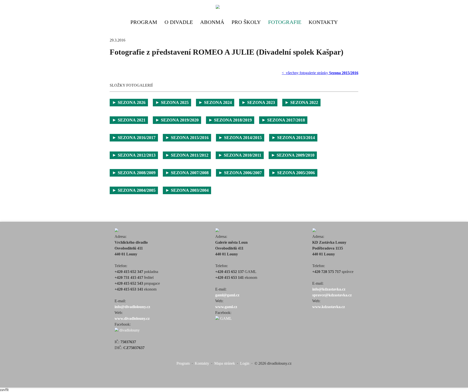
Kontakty (323, 22)
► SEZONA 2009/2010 (292, 155)
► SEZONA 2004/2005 (134, 190)
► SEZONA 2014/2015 (240, 137)
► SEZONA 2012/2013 (134, 155)
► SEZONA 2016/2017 (134, 137)
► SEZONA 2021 (129, 120)
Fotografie (284, 22)
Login (244, 363)
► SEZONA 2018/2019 (230, 120)
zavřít (4, 390)
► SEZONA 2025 (172, 102)
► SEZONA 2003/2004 (187, 190)
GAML (225, 318)
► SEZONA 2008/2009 (134, 172)
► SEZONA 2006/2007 (240, 172)
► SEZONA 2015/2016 (187, 137)
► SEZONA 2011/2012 (186, 155)
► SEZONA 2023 (258, 102)
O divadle (179, 22)
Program (143, 22)
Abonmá (212, 22)
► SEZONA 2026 (129, 102)
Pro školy (246, 22)
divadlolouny (129, 330)
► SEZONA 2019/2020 (177, 120)
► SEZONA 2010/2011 (239, 155)
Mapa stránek (224, 363)
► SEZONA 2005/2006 (293, 172)
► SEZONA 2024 (215, 102)
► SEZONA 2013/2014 (293, 137)
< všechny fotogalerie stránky (320, 73)
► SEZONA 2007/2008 (187, 172)
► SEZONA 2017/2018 (283, 120)
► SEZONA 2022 (301, 102)
